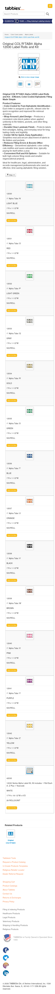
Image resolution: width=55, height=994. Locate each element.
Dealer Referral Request (13, 874)
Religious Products (10, 929)
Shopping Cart (9, 881)
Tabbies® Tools (9, 858)
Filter (11, 175)
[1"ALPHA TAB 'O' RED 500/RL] (30, 231)
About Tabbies (9, 889)
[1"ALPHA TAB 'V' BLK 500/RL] (30, 546)
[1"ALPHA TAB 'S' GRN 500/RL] (30, 411)
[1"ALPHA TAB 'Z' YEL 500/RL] (30, 726)
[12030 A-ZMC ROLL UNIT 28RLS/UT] (30, 771)
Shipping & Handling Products (15, 925)
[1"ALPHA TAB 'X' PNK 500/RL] (30, 636)
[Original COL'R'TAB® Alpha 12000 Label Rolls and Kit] (11, 833)
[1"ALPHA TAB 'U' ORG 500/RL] (30, 501)
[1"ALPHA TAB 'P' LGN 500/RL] (30, 276)
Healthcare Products (11, 913)
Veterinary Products (11, 921)
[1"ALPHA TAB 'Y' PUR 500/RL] (30, 681)
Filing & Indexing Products (14, 909)
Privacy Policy (8, 901)
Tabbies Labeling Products (14, 6)
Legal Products (9, 917)
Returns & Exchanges (12, 897)
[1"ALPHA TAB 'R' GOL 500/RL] (30, 366)
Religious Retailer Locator (13, 870)
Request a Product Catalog (14, 862)
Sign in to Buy (11, 220)
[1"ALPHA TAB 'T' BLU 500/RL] (30, 456)
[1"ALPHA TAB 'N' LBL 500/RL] (30, 186)
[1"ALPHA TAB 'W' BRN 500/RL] (30, 591)
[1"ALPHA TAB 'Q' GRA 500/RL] (30, 321)
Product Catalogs (10, 885)
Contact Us (7, 893)
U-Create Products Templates (15, 866)
